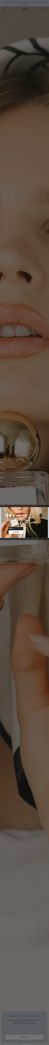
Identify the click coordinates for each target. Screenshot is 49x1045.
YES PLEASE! (16, 532)
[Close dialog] (1, 508)
